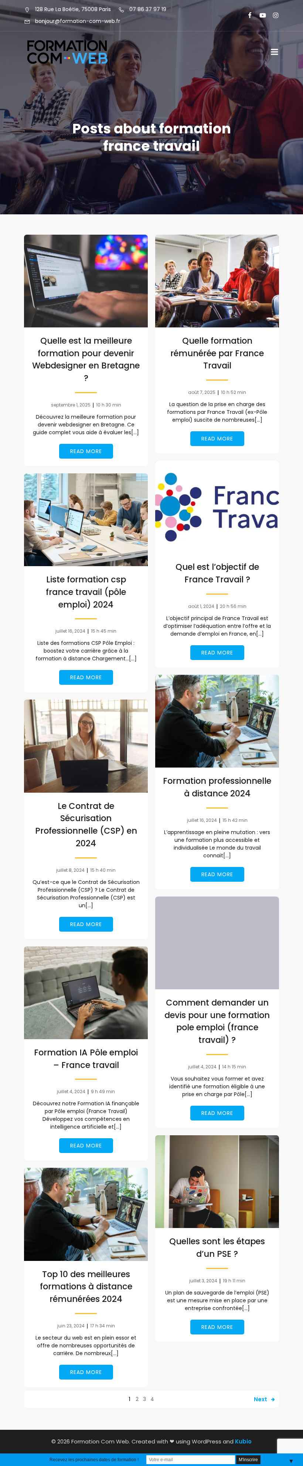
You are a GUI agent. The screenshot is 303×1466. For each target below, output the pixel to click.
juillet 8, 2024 (70, 870)
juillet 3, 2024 (203, 1281)
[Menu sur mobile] (274, 52)
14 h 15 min (234, 1067)
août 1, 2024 (201, 606)
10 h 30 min (108, 405)
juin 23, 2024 (71, 1326)
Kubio (243, 1441)
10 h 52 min (233, 392)
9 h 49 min (103, 1091)
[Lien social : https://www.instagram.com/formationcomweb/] (272, 15)
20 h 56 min (233, 606)
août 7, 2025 (201, 392)
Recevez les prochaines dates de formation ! (94, 1459)
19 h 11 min (234, 1281)
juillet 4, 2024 (202, 1067)
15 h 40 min (103, 870)
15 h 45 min (103, 631)
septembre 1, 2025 (71, 405)
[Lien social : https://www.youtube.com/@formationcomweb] (259, 15)
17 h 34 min (102, 1326)
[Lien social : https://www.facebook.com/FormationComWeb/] (246, 15)
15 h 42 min (235, 820)
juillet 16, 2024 (70, 631)
